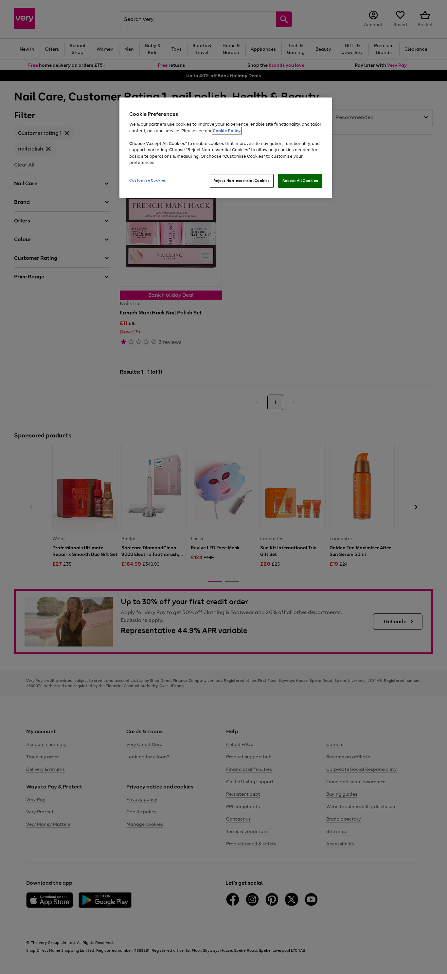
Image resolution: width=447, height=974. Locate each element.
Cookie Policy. (227, 131)
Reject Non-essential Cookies (241, 180)
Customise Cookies (147, 180)
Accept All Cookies (300, 180)
